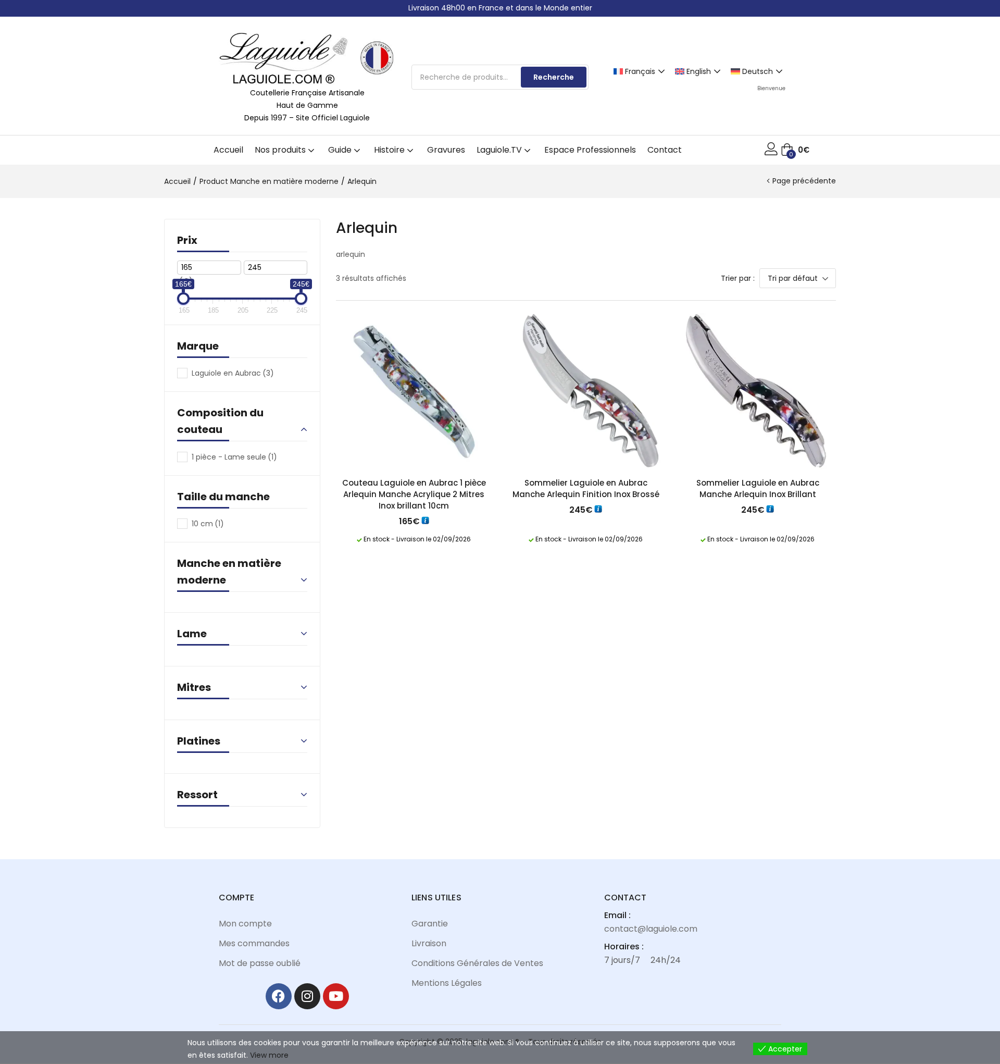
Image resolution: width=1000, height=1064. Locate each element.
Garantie (429, 924)
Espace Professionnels (590, 150)
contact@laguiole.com (650, 929)
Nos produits (281, 150)
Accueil (228, 150)
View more (269, 1055)
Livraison (428, 943)
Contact (664, 150)
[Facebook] (279, 996)
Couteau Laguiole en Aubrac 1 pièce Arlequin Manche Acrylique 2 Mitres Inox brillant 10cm (414, 494)
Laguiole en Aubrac (233, 373)
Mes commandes (254, 943)
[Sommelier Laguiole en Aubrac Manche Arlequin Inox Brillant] (758, 391)
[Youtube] (336, 996)
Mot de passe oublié (260, 963)
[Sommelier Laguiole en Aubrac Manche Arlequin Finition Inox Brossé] (586, 391)
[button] (795, 150)
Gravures (446, 150)
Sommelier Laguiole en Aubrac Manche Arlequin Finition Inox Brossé (585, 488)
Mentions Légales (446, 983)
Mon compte (245, 924)
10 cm (208, 523)
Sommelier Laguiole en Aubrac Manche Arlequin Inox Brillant (757, 488)
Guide (341, 150)
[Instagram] (307, 996)
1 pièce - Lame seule (234, 457)
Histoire (390, 150)
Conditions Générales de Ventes (477, 963)
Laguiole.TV (500, 150)
